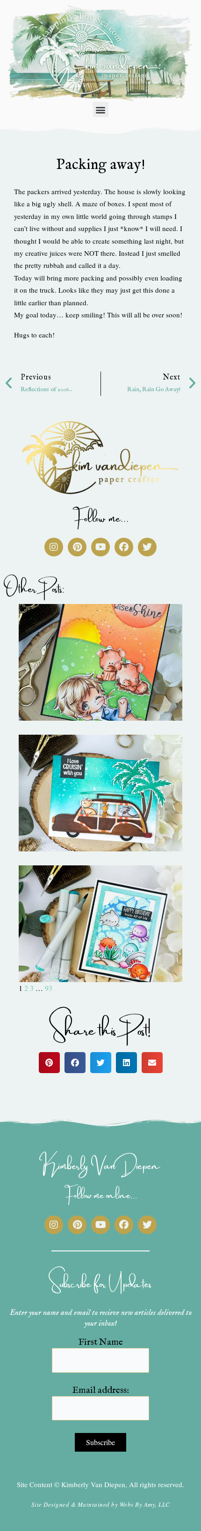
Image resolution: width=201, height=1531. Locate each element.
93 (48, 988)
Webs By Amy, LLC (145, 1504)
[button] (100, 109)
